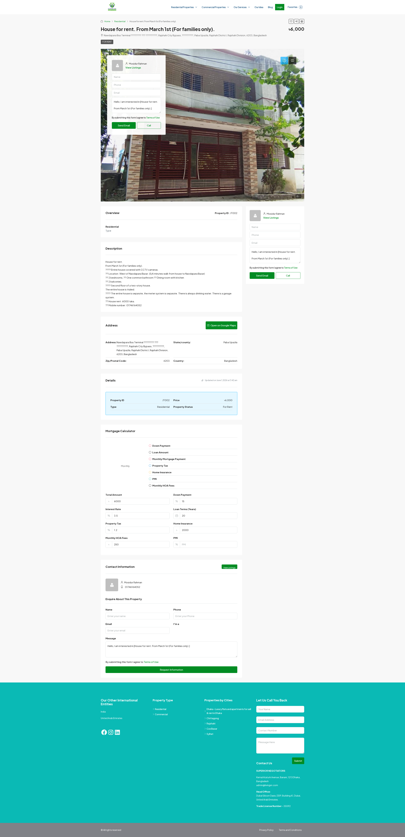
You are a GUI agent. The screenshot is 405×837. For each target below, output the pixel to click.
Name (109, 609)
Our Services (240, 7)
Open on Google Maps (223, 325)
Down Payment (182, 494)
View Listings (133, 67)
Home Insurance (183, 523)
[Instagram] (110, 732)
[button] (291, 21)
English (43, 833)
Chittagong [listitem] (213, 718)
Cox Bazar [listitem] (212, 728)
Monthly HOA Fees (117, 537)
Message (111, 638)
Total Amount (114, 494)
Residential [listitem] (160, 709)
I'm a (176, 623)
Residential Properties (182, 7)
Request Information (171, 669)
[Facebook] (104, 732)
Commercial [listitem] (161, 714)
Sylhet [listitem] (210, 733)
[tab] (284, 60)
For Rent (107, 42)
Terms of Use (153, 125)
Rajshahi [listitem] (211, 723)
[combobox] (136, 117)
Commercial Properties (214, 7)
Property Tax (113, 523)
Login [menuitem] (280, 7)
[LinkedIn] (117, 732)
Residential (119, 21)
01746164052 (132, 586)
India (103, 711)
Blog (270, 7)
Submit (298, 760)
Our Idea (259, 7)
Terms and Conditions (290, 829)
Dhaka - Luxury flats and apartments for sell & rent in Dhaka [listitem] (229, 711)
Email (109, 623)
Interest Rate (113, 509)
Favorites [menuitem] (295, 7)
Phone (177, 609)
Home (107, 21)
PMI (175, 537)
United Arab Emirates (111, 718)
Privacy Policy (266, 829)
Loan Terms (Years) (184, 509)
